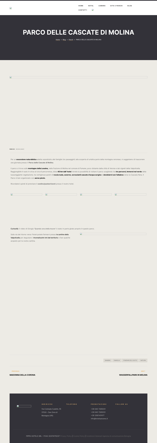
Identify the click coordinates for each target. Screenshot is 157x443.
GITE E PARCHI (116, 6)
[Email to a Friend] (28, 360)
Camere (102, 6)
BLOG (130, 6)
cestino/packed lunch (47, 184)
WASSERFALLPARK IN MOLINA (113, 373)
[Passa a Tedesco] (93, 10)
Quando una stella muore (45, 229)
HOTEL (91, 6)
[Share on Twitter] (13, 360)
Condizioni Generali (94, 436)
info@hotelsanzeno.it (99, 419)
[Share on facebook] (10, 360)
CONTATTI (82, 10)
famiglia (117, 360)
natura (143, 360)
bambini (107, 360)
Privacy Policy (66, 436)
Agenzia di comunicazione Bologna (116, 436)
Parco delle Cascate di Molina (41, 163)
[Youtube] (128, 408)
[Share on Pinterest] (25, 360)
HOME (80, 6)
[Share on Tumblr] (19, 360)
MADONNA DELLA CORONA (43, 373)
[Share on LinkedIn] (16, 360)
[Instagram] (122, 408)
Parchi (12, 149)
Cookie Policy (78, 436)
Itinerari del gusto (130, 360)
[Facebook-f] (116, 408)
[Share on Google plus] (22, 360)
